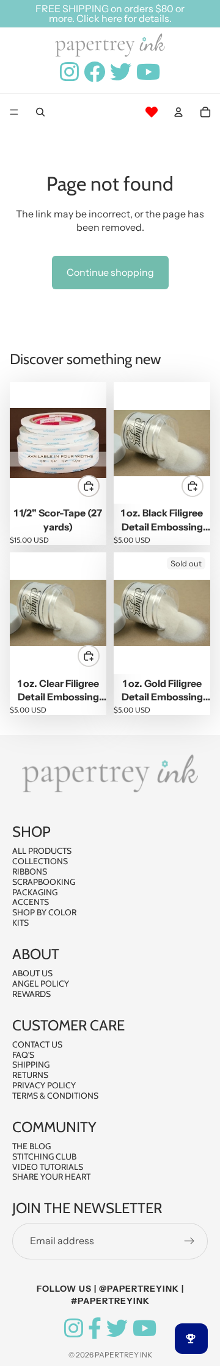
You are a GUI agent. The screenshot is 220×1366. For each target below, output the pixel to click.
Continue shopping (110, 272)
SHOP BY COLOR (44, 912)
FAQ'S (23, 1054)
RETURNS (30, 1074)
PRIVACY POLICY (44, 1085)
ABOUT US (32, 973)
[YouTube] (144, 1328)
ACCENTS (30, 901)
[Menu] (14, 113)
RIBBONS (29, 871)
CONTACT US (37, 1044)
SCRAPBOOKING (43, 881)
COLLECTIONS (40, 861)
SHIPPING (31, 1064)
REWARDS (31, 993)
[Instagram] (73, 1328)
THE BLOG (31, 1146)
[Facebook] (94, 1328)
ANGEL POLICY (40, 983)
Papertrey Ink (123, 1354)
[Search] (40, 112)
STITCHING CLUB (44, 1156)
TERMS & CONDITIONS (55, 1095)
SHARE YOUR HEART (51, 1176)
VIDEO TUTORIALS (47, 1166)
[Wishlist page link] (151, 112)
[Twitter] (117, 1328)
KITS (20, 922)
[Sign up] (189, 1240)
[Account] (178, 112)
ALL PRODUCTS (42, 850)
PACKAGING (34, 891)
